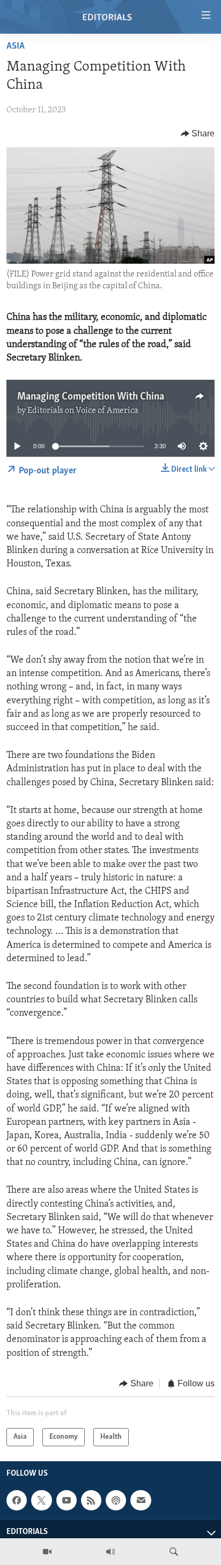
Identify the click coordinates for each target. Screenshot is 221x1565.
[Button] (198, 134)
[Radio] (110, 1551)
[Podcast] (116, 1500)
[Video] (47, 1551)
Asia (15, 46)
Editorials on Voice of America (82, 410)
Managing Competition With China (90, 397)
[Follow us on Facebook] (16, 1500)
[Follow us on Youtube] (66, 1500)
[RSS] (91, 1500)
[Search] (174, 1551)
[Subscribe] (140, 1500)
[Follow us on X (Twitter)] (41, 1500)
